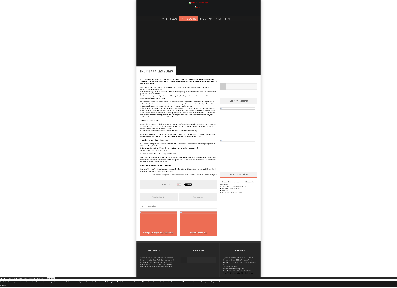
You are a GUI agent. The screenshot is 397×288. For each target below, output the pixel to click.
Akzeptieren (51, 278)
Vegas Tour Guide (223, 19)
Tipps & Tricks (205, 19)
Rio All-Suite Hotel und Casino (232, 193)
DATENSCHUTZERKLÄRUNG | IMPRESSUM (237, 271)
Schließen (3, 285)
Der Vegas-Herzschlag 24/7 (231, 188)
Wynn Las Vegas (198, 197)
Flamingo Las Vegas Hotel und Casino (158, 232)
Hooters (225, 191)
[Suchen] (258, 17)
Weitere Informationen (39, 278)
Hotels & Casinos (188, 19)
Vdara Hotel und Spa (158, 197)
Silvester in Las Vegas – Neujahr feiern (235, 186)
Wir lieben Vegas (169, 19)
